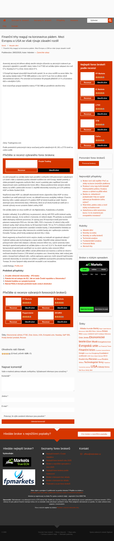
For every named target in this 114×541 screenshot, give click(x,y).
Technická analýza (90, 238)
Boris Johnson (97, 331)
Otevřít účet (54, 170)
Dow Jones (33, 335)
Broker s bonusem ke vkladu (57, 480)
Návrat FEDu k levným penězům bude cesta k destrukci (28, 284)
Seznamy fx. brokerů (42, 20)
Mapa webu (72, 532)
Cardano (85, 334)
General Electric (105, 350)
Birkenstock (82, 331)
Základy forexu (104, 367)
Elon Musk (92, 341)
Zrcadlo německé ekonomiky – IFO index (22, 276)
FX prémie (98, 350)
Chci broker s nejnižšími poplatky (94, 434)
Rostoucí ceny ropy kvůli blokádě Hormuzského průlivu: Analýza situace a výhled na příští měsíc (96, 188)
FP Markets (27, 299)
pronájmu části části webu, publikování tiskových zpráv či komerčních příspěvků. (57, 492)
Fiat (100, 346)
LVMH (88, 356)
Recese (23, 338)
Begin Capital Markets (105, 328)
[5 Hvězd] (46, 165)
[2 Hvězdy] (41, 165)
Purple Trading (45, 161)
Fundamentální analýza (92, 241)
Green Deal (88, 353)
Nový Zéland (94, 356)
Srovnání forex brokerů (45, 532)
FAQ (4, 26)
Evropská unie (49, 335)
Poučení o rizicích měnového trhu (68, 507)
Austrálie (90, 328)
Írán (80, 370)
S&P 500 (66, 335)
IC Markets (59, 299)
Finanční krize (87, 349)
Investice (74, 20)
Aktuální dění (13, 45)
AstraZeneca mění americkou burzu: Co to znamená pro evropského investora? (94, 212)
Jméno (5, 396)
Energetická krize (104, 342)
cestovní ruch (93, 334)
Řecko (83, 370)
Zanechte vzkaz (43, 52)
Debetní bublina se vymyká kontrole (20, 281)
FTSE (25, 335)
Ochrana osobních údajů (49, 534)
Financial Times (106, 346)
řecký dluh (89, 370)
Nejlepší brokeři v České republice (56, 455)
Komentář (6, 376)
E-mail (5, 406)
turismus (88, 367)
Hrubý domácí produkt (10, 338)
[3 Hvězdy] (43, 165)
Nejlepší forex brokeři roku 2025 (58, 460)
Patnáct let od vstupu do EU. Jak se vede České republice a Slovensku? (35, 278)
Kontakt (15, 26)
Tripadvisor (107, 362)
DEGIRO (58, 313)
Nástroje (100, 356)
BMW (87, 331)
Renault (99, 359)
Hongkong (95, 353)
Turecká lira (82, 367)
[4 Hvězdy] (45, 165)
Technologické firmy (94, 362)
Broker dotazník (61, 532)
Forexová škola (89, 243)
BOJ (90, 331)
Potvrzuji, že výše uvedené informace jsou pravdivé (24, 416)
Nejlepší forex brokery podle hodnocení (57, 472)
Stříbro (81, 362)
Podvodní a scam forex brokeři (58, 484)
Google (82, 353)
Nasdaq (58, 335)
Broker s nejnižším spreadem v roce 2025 (58, 465)
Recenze (21, 170)
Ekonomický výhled (14, 335)
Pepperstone (27, 313)
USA (40, 335)
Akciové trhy (87, 246)
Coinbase (101, 334)
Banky (96, 328)
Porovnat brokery (89, 163)
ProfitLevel (19, 266)
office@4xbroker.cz (92, 454)
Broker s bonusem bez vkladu (58, 477)
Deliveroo (108, 334)
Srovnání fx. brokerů (20, 20)
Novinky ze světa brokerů (93, 235)
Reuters (105, 359)
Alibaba (83, 328)
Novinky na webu (89, 233)
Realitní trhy (83, 359)
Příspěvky (61, 20)
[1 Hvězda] (39, 165)
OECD (105, 356)
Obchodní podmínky (66, 534)
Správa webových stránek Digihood (101, 532)
